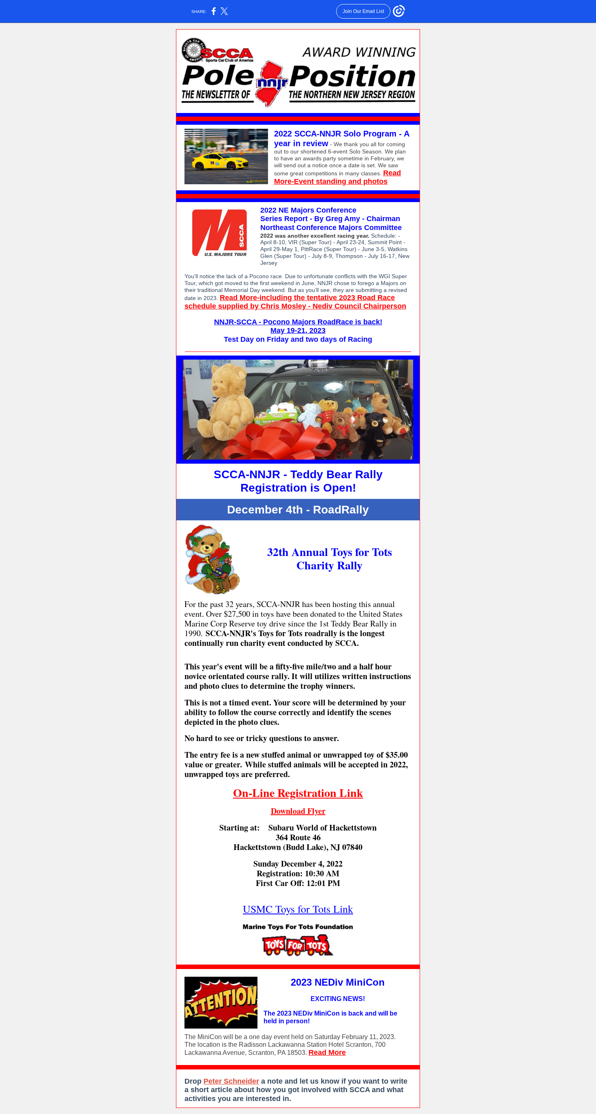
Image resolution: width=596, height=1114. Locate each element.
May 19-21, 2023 (298, 330)
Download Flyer (298, 811)
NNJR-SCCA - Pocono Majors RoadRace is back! (298, 322)
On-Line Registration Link (298, 792)
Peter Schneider (231, 1081)
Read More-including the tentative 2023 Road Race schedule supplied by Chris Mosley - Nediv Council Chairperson (295, 302)
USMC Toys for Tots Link (298, 909)
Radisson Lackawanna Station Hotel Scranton (305, 1044)
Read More (327, 1052)
